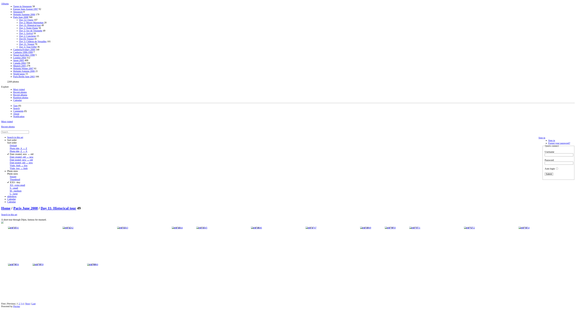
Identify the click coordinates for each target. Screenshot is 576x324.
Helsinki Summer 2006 (24, 14)
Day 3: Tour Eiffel (28, 47)
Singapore (18, 11)
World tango (19, 74)
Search (16, 108)
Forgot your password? (559, 143)
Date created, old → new (21, 157)
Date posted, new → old (21, 160)
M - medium (15, 191)
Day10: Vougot (26, 39)
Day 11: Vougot (26, 44)
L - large (14, 193)
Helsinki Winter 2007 (23, 68)
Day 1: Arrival (26, 33)
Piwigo (16, 306)
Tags (15, 105)
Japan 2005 (18, 60)
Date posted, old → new (21, 162)
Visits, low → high (19, 168)
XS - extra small (17, 185)
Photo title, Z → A (18, 151)
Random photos (20, 97)
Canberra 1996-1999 (23, 52)
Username (549, 152)
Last (34, 303)
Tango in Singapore (22, 6)
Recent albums (20, 95)
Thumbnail (15, 179)
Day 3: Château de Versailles (32, 41)
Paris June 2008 (20, 17)
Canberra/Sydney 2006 (24, 49)
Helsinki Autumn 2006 (24, 71)
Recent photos (20, 92)
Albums (5, 3)
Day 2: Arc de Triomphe (30, 30)
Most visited (19, 89)
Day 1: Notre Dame (28, 28)
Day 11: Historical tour (30, 25)
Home (5, 208)
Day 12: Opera (26, 20)
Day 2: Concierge (27, 36)
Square (13, 176)
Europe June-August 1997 (25, 9)
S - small (14, 188)
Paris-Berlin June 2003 (24, 76)
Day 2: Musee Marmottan (31, 22)
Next (27, 303)
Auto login (550, 168)
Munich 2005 (19, 65)
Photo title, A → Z (18, 148)
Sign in (541, 137)
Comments (18, 111)
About (16, 113)
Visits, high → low (19, 165)
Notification (18, 116)
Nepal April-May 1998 (24, 55)
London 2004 (19, 57)
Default (13, 145)
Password (549, 160)
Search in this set (9, 214)
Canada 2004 (19, 63)
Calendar (17, 100)
